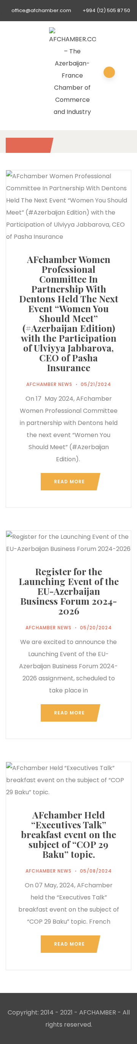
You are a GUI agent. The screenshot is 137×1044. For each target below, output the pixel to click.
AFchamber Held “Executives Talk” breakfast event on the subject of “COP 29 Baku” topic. (68, 834)
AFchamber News (49, 384)
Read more (69, 481)
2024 (27, 145)
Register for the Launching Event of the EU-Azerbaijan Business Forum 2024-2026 (69, 591)
